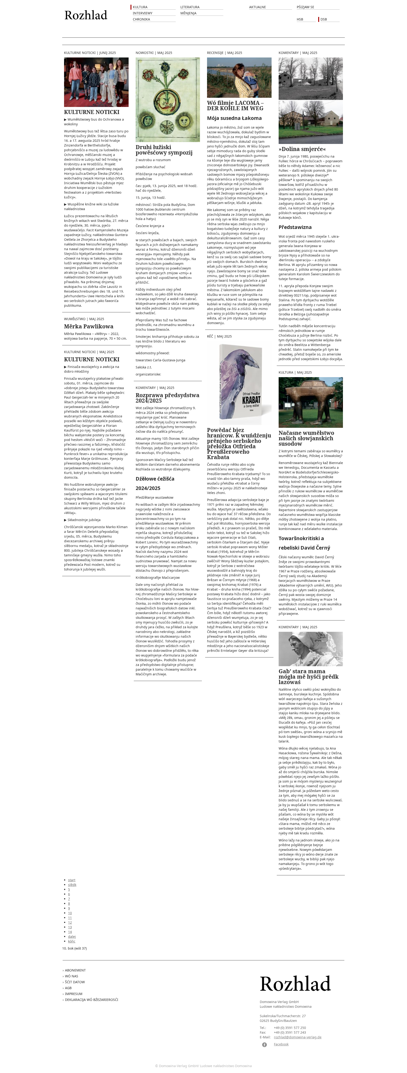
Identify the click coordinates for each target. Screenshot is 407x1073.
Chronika (141, 19)
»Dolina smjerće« (302, 149)
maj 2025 (96, 319)
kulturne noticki (80, 52)
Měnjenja (188, 13)
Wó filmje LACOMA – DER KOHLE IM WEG (235, 105)
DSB (324, 19)
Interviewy (142, 13)
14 (70, 932)
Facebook (281, 1044)
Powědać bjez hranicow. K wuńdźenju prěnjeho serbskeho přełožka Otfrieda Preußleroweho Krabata (239, 443)
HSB (300, 19)
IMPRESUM (73, 993)
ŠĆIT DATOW (75, 982)
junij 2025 (107, 52)
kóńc (71, 941)
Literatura (189, 7)
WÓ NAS (71, 976)
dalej (72, 936)
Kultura (140, 7)
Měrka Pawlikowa (89, 326)
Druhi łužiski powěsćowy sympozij (164, 149)
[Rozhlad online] (87, 12)
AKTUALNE (257, 7)
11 (70, 917)
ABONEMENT (75, 970)
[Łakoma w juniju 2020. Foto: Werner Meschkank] (239, 77)
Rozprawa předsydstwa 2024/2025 (167, 397)
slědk (72, 884)
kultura (286, 372)
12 (70, 922)
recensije (215, 52)
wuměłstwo (74, 319)
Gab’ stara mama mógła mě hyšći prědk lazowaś (309, 676)
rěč (210, 336)
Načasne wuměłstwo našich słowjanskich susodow (306, 438)
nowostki (145, 52)
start (71, 880)
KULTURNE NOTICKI (91, 112)
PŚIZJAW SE (305, 7)
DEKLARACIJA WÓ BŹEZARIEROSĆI (91, 999)
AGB (68, 988)
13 (70, 927)
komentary (146, 387)
